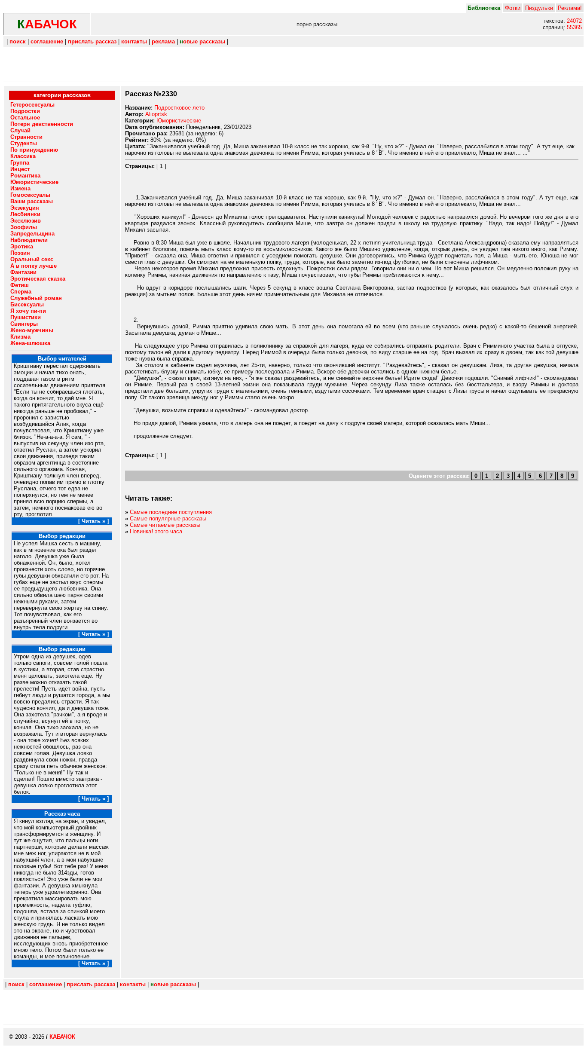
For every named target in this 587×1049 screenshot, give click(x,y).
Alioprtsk (156, 114)
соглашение (47, 41)
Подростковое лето (179, 107)
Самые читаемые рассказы (165, 525)
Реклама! (570, 8)
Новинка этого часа (156, 531)
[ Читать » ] (93, 521)
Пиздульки (539, 8)
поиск (17, 41)
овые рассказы (202, 41)
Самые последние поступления (171, 512)
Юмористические (178, 120)
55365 (574, 27)
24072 (574, 21)
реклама (163, 41)
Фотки (512, 8)
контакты (134, 41)
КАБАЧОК (62, 1037)
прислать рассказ (92, 41)
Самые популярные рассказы (168, 518)
